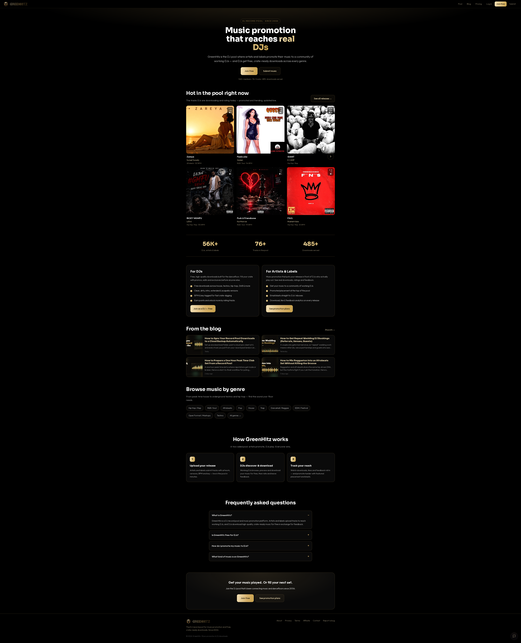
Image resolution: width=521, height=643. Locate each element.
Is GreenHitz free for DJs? (225, 535)
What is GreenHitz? (222, 515)
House (251, 408)
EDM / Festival (301, 408)
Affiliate (306, 620)
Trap (262, 408)
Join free (500, 4)
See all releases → (323, 98)
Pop (240, 408)
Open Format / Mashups (200, 415)
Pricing (479, 4)
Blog (469, 4)
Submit (512, 4)
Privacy (288, 620)
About (279, 620)
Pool (460, 4)
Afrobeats (227, 408)
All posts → (330, 330)
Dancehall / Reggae (280, 408)
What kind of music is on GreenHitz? (230, 556)
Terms (297, 620)
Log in (489, 4)
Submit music (270, 71)
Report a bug (329, 620)
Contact (316, 620)
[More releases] (331, 156)
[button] (230, 149)
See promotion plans (279, 308)
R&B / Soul (212, 408)
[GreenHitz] (16, 4)
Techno (220, 415)
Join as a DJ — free (202, 308)
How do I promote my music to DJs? (230, 545)
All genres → (235, 415)
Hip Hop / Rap (195, 408)
